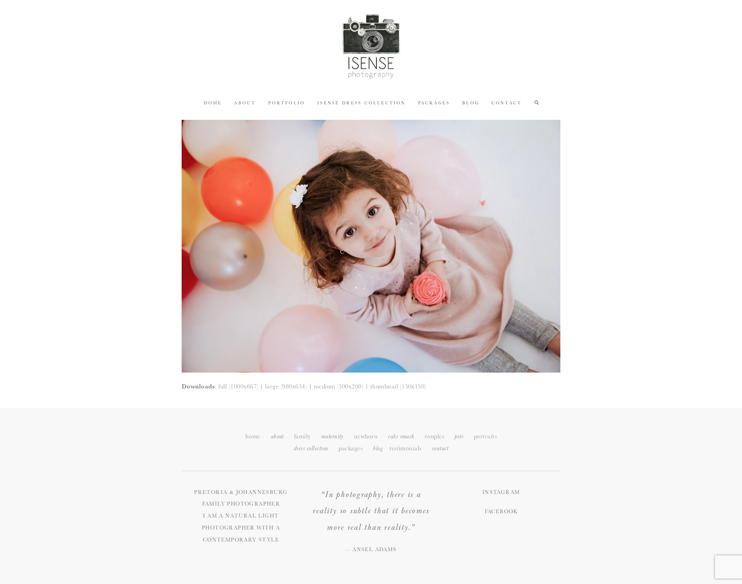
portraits (485, 436)
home (252, 436)
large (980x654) (286, 386)
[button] (536, 102)
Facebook (501, 511)
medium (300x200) (339, 386)
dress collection (311, 448)
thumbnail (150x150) (398, 386)
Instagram (501, 492)
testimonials (406, 448)
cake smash (401, 436)
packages (350, 448)
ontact (440, 448)
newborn (366, 436)
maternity (332, 436)
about (277, 436)
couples (434, 436)
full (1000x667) (238, 386)
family (302, 436)
